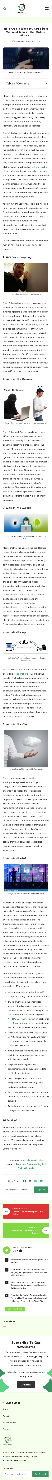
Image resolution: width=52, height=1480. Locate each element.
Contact (7, 1429)
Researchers (21, 673)
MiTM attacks (39, 166)
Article (26, 1160)
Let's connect (9, 1468)
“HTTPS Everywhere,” (20, 1018)
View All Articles (15, 1309)
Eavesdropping (34, 1164)
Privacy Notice (9, 1422)
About (6, 1409)
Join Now (26, 1384)
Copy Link (41, 1189)
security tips (37, 1160)
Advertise (7, 1416)
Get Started (40, 1474)
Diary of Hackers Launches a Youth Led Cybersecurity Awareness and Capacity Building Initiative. (28, 1285)
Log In (5, 1326)
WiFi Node (29, 1168)
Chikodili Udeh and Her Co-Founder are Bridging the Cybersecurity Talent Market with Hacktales (29, 1272)
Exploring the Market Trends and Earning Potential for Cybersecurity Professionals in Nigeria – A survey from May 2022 (29, 1298)
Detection (21, 1164)
